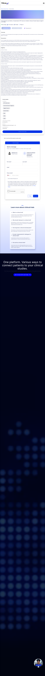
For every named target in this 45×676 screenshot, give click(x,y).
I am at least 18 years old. (13, 178)
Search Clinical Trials (4, 8)
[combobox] (9, 175)
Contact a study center (22, 131)
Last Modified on (5, 127)
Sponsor (4, 123)
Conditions (4, 101)
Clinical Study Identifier (6, 120)
